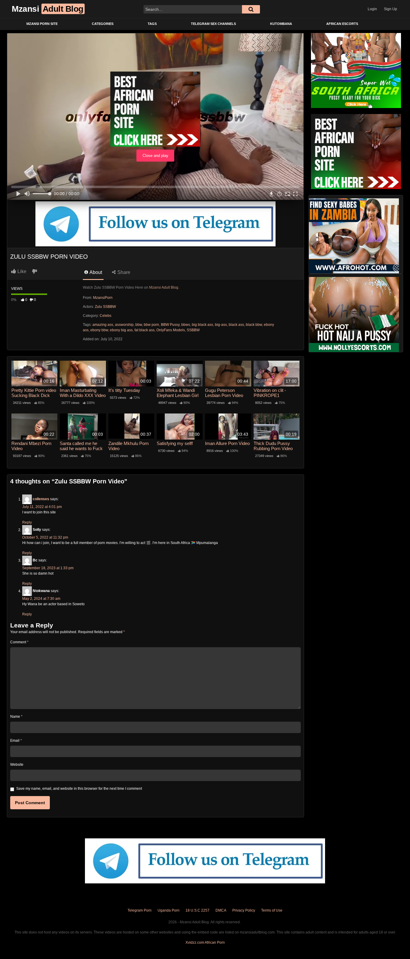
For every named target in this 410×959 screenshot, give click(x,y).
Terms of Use (271, 910)
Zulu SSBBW (105, 307)
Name (16, 716)
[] (251, 9)
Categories (102, 24)
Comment (19, 642)
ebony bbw (99, 330)
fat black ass (144, 330)
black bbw (254, 325)
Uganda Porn (168, 910)
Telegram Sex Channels (213, 24)
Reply (27, 522)
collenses (41, 499)
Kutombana (281, 24)
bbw (138, 325)
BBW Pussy (170, 325)
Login (372, 9)
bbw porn (151, 325)
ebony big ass (121, 330)
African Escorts (342, 24)
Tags (152, 24)
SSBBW (193, 330)
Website (16, 764)
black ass (236, 325)
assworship (124, 325)
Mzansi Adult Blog (163, 287)
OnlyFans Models (170, 330)
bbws (185, 325)
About (95, 272)
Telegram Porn (140, 910)
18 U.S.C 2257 (197, 910)
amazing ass (102, 325)
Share (123, 272)
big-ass (221, 325)
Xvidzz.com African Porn (205, 942)
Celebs (105, 316)
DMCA (221, 910)
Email (16, 740)
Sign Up (390, 9)
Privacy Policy (243, 910)
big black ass (202, 325)
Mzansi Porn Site (42, 24)
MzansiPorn (103, 298)
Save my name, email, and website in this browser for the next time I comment (79, 788)
